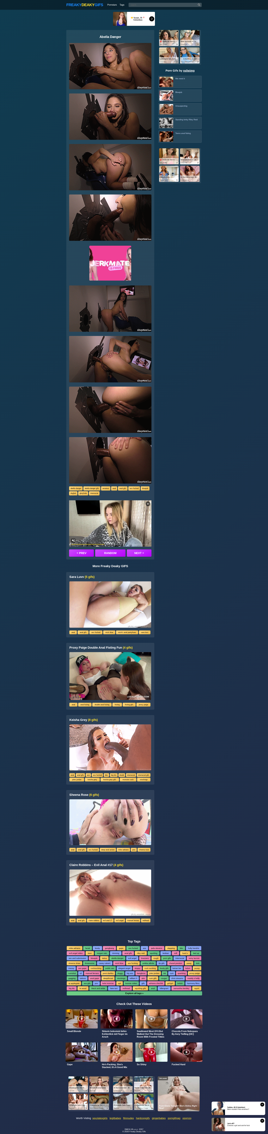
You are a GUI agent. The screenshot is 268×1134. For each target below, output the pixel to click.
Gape (70, 1064)
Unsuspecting (181, 106)
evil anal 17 (107, 920)
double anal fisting (102, 705)
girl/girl (170, 983)
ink (164, 973)
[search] (199, 5)
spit (119, 983)
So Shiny (141, 1064)
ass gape (82, 968)
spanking (182, 973)
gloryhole (83, 493)
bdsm (187, 968)
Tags (122, 5)
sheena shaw (74, 963)
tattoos (83, 978)
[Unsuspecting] (166, 109)
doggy (120, 973)
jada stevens (156, 948)
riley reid (141, 953)
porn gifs (167, 958)
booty (97, 948)
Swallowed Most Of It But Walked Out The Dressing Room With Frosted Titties (150, 1034)
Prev (81, 553)
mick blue (109, 632)
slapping (171, 948)
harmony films (193, 983)
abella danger (75, 488)
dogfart (73, 493)
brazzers (145, 958)
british (180, 983)
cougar (164, 978)
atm (143, 978)
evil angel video (76, 953)
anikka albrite (148, 963)
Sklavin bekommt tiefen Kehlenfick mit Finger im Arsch (114, 1034)
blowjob (145, 488)
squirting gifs (140, 988)
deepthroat (108, 978)
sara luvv (144, 632)
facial (87, 948)
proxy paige (143, 705)
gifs (143, 983)
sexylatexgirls (99, 1118)
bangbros (141, 973)
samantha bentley (181, 988)
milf (175, 953)
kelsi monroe (108, 983)
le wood (83, 988)
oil (81, 973)
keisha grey (92, 780)
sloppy (137, 968)
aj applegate (74, 983)
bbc (106, 775)
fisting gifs (129, 705)
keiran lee (177, 968)
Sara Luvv (81, 577)
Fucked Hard (178, 1064)
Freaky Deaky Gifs (137, 1131)
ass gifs (87, 983)
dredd (121, 775)
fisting (117, 705)
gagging (72, 978)
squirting (153, 953)
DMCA (127, 1129)
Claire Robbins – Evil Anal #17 (96, 865)
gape (121, 948)
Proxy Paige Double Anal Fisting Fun (101, 647)
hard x (185, 953)
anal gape (94, 978)
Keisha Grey (83, 720)
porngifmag (174, 1118)
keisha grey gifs (109, 780)
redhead (146, 920)
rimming (115, 953)
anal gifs (122, 488)
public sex (109, 968)
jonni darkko (108, 973)
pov (133, 850)
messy (71, 968)
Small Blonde (74, 1031)
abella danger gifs (92, 488)
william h (133, 978)
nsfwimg (189, 70)
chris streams (177, 978)
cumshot (72, 973)
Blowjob (178, 92)
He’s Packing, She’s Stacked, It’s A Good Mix (114, 1065)
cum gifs (152, 978)
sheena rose (144, 850)
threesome (89, 963)
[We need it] (166, 82)
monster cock (128, 780)
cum (172, 973)
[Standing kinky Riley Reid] (166, 123)
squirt (196, 988)
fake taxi (114, 988)
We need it (180, 78)
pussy (197, 968)
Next (139, 553)
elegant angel (124, 968)
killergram (164, 988)
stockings (144, 780)
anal (114, 488)
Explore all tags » (134, 993)
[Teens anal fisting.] (166, 136)
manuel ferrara (133, 920)
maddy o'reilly (193, 978)
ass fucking (133, 963)
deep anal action (107, 850)
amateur (105, 488)
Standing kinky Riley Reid (186, 119)
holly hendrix (193, 948)
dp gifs (161, 963)
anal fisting (84, 705)
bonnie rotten (131, 983)
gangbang (109, 948)
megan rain (102, 953)
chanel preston (175, 963)
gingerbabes (159, 1118)
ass (88, 775)
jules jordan (76, 780)
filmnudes (128, 1118)
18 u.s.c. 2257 (137, 1129)
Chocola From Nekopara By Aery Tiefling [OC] (185, 1032)
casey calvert (104, 963)
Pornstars (112, 5)
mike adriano (123, 850)
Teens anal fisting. (183, 133)
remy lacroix (194, 958)
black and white (98, 988)
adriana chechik (156, 983)
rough (156, 958)
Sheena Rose (84, 795)
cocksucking (96, 968)
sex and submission (77, 958)
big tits (113, 775)
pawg (189, 963)
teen (90, 953)
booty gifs (164, 968)
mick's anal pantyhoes (127, 632)
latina (104, 958)
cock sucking (150, 968)
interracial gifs (143, 775)
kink (197, 963)
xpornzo (186, 1118)
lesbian (166, 953)
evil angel (120, 920)
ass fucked (134, 488)
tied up (196, 953)
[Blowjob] (166, 95)
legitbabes (115, 1118)
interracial (94, 493)
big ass (130, 973)
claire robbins (93, 920)
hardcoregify (143, 1118)
